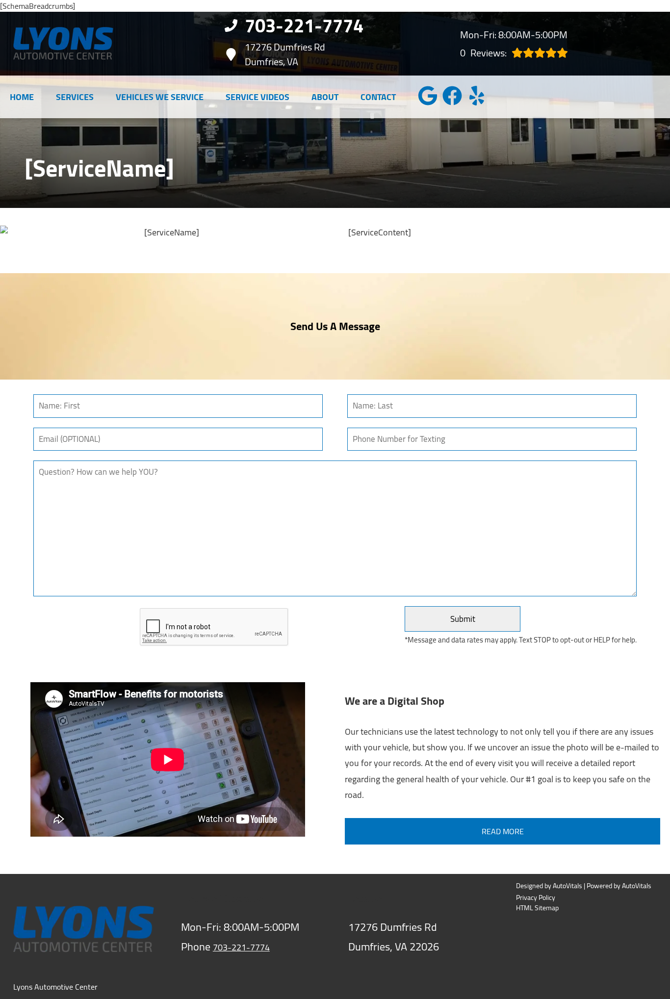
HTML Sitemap (537, 908)
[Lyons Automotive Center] (63, 43)
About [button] (324, 96)
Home (22, 96)
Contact (378, 96)
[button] (428, 95)
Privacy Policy (535, 898)
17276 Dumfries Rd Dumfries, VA (285, 54)
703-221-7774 (241, 947)
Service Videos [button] (257, 96)
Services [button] (75, 96)
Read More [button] (503, 831)
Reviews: (483, 53)
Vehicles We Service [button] (160, 96)
